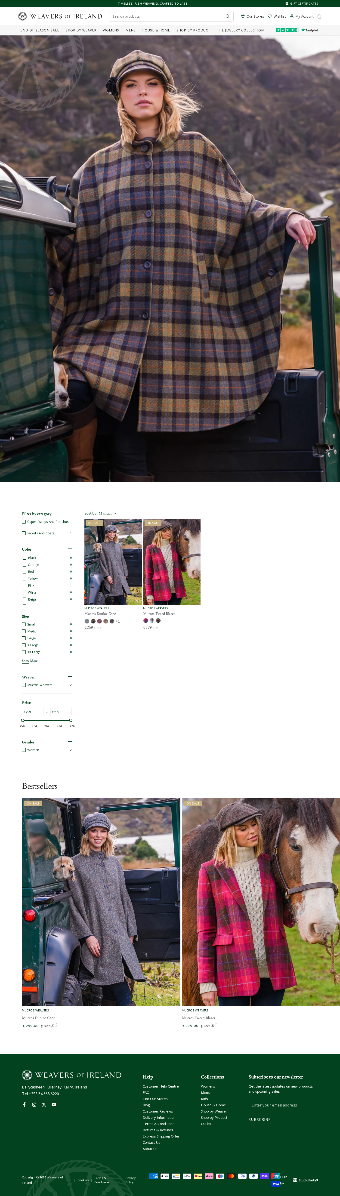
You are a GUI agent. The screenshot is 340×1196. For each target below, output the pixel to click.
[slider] (22, 720)
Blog (146, 1105)
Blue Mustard (93, 621)
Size (25, 616)
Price (26, 702)
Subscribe (260, 1119)
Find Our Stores (155, 1098)
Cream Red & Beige (105, 621)
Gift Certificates (304, 3)
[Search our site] (227, 16)
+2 (118, 621)
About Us (150, 1148)
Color (27, 549)
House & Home (213, 1105)
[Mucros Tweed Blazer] (172, 562)
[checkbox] (47, 524)
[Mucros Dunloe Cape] (113, 562)
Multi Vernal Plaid (111, 621)
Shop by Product (214, 1117)
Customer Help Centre (161, 1086)
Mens (205, 1092)
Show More (29, 660)
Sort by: (98, 513)
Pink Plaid (145, 620)
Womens (208, 1086)
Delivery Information (159, 1117)
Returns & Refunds (158, 1130)
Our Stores (255, 16)
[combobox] (167, 16)
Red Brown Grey (99, 621)
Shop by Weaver (214, 1111)
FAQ (146, 1092)
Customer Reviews (158, 1111)
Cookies (83, 1180)
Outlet (206, 1123)
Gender (28, 742)
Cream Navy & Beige (152, 620)
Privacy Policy (131, 1180)
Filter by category (37, 513)
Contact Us (151, 1142)
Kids (204, 1098)
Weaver (28, 677)
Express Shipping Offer (161, 1136)
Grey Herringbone (87, 621)
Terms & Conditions (158, 1123)
